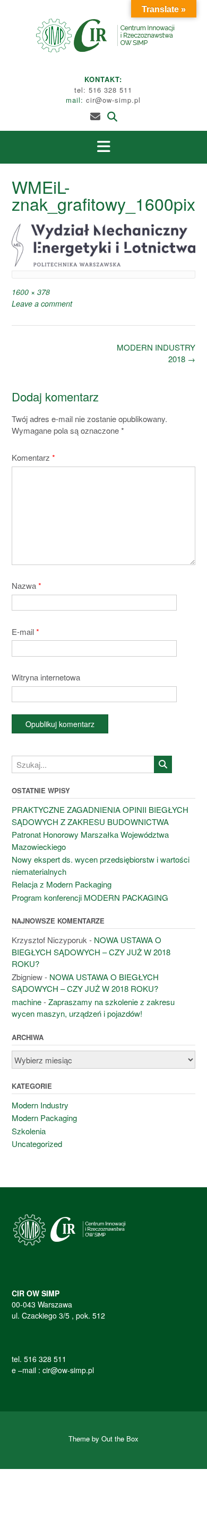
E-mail (25, 631)
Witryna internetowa (46, 677)
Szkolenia (29, 1130)
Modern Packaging (44, 1117)
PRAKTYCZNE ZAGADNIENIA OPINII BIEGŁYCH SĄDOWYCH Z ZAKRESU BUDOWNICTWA (100, 815)
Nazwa (26, 585)
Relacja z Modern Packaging (61, 884)
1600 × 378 (31, 291)
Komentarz (33, 457)
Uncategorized (37, 1143)
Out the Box (120, 1439)
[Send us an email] (95, 116)
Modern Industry (40, 1104)
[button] (103, 147)
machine (26, 1001)
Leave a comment (42, 303)
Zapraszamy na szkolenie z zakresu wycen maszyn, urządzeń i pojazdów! (93, 1007)
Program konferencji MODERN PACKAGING (90, 897)
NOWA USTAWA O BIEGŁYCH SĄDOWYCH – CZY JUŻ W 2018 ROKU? (91, 951)
